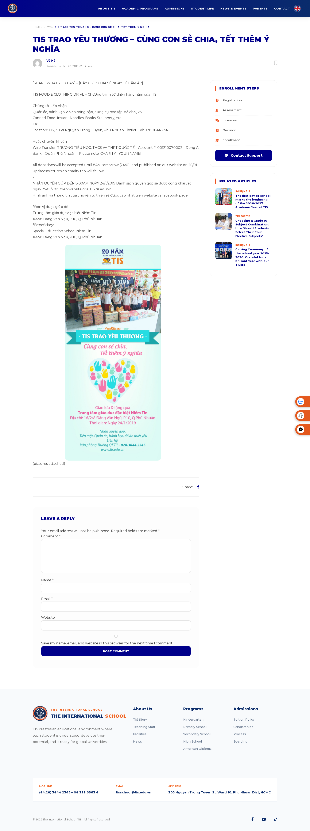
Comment (51, 536)
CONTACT (282, 8)
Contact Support (246, 155)
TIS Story (140, 719)
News (47, 27)
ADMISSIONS (175, 8)
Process (239, 734)
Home (37, 27)
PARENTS (260, 8)
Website (48, 617)
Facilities (140, 734)
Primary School (194, 727)
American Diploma (197, 749)
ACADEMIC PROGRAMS (140, 8)
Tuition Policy (244, 719)
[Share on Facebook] (198, 487)
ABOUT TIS (107, 8)
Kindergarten (193, 719)
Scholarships (243, 727)
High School (192, 741)
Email (47, 599)
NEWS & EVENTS (233, 8)
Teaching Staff (144, 727)
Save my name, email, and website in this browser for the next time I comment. (107, 643)
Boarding (240, 741)
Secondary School (196, 734)
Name (47, 580)
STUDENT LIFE (202, 8)
